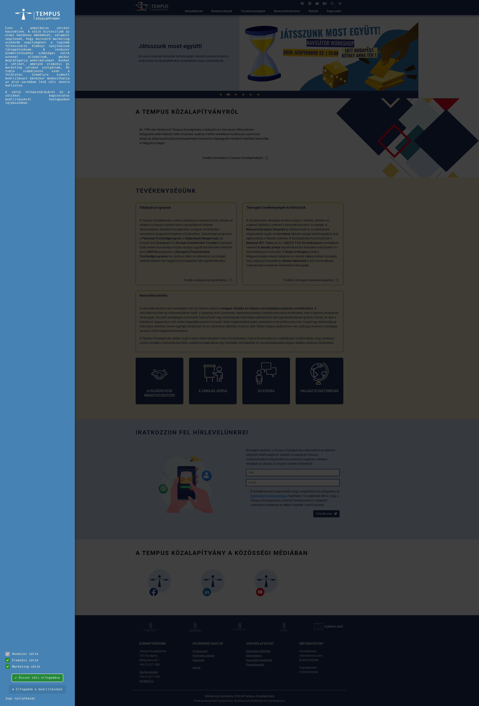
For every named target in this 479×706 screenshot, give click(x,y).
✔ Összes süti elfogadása (37, 677)
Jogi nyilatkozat (20, 698)
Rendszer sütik (25, 654)
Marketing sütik (26, 666)
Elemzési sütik (25, 660)
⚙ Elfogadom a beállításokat (37, 689)
